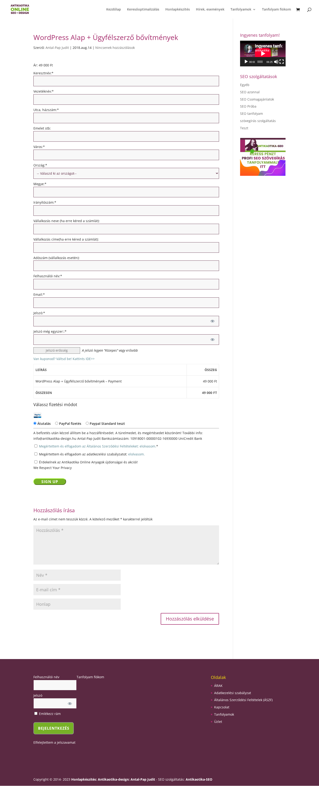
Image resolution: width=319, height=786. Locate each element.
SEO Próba (248, 106)
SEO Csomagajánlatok (257, 99)
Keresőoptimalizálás (143, 9)
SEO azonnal (250, 92)
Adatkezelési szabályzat (232, 693)
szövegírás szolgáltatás (258, 121)
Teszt (244, 128)
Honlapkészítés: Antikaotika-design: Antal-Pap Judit (113, 779)
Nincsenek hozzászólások (115, 47)
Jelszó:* (39, 313)
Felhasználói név (46, 677)
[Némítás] (276, 61)
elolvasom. (136, 454)
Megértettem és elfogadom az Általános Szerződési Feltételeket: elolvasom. (97, 446)
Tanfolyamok (240, 9)
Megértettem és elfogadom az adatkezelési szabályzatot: (91, 454)
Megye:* (39, 184)
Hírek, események (210, 9)
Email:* (39, 294)
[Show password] (212, 321)
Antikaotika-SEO (199, 779)
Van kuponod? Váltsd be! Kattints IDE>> (64, 359)
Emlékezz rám (49, 713)
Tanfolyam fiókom (276, 9)
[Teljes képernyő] (281, 61)
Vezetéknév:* (43, 91)
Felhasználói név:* (47, 276)
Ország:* (40, 165)
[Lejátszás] (246, 61)
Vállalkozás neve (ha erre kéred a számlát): (66, 221)
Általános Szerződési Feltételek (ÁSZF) (243, 700)
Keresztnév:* (43, 73)
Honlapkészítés (177, 9)
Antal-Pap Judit (57, 47)
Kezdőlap (113, 9)
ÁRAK (218, 685)
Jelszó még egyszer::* (50, 331)
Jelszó (37, 695)
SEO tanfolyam (251, 113)
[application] (263, 53)
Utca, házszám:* (46, 110)
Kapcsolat (221, 707)
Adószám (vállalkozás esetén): (56, 258)
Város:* (39, 146)
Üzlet (218, 721)
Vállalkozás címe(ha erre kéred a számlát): (66, 239)
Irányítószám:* (44, 202)
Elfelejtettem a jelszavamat (54, 742)
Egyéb (244, 85)
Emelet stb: (42, 128)
